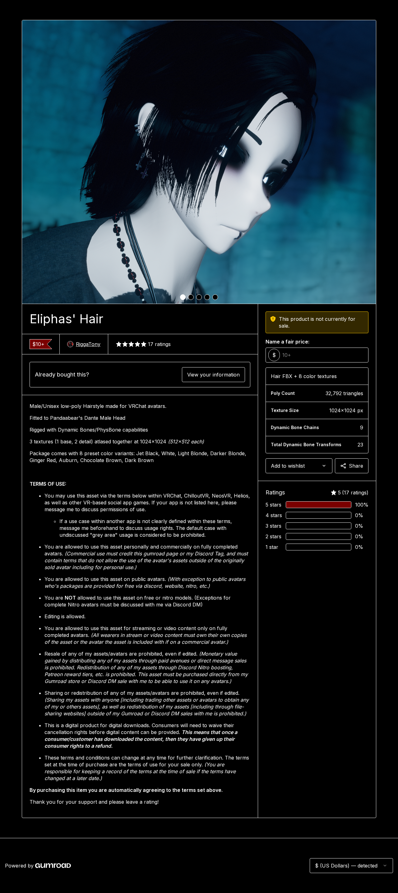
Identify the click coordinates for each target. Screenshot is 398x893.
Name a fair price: (287, 342)
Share (356, 466)
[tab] (183, 297)
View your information (213, 375)
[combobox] (299, 465)
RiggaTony (88, 344)
